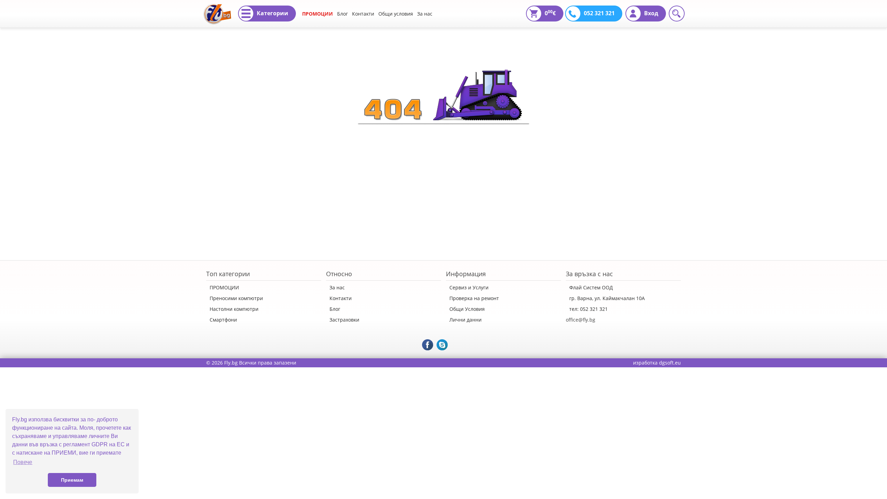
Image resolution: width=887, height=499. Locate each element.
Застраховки (344, 319)
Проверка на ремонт (474, 298)
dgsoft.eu (670, 362)
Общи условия (395, 13)
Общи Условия (467, 309)
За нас (424, 13)
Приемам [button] (72, 480)
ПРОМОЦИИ (317, 13)
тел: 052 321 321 (588, 309)
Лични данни (465, 319)
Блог (342, 13)
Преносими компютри (236, 298)
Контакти (363, 13)
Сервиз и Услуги (469, 287)
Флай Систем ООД (591, 287)
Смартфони (223, 319)
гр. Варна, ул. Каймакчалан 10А (607, 298)
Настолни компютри (234, 309)
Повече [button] (22, 462)
